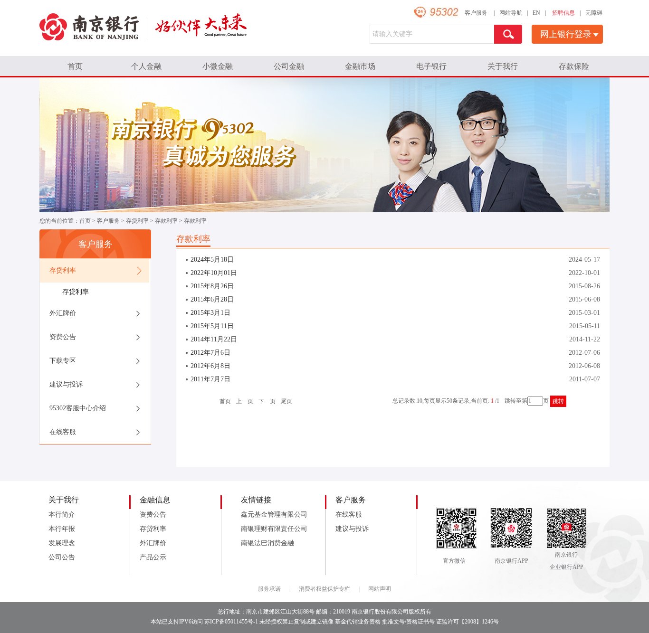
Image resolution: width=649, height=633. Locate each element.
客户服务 (476, 12)
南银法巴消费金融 (267, 543)
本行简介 (61, 514)
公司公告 (61, 557)
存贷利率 (137, 220)
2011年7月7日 (210, 379)
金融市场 (360, 66)
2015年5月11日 (212, 326)
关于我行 (502, 66)
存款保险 (574, 66)
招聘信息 (563, 12)
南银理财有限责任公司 (274, 528)
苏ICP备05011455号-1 (231, 621)
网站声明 (379, 589)
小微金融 (217, 66)
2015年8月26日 (212, 286)
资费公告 (62, 336)
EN (536, 12)
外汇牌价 (62, 313)
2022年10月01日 (214, 272)
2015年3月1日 (210, 312)
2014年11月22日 (214, 339)
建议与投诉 (66, 384)
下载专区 (62, 360)
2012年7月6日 (210, 352)
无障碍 (593, 12)
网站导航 (510, 12)
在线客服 (62, 431)
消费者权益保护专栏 (324, 589)
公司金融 (289, 66)
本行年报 (61, 528)
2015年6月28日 (212, 299)
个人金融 (146, 66)
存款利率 (166, 220)
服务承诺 (269, 589)
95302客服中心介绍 (77, 408)
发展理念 (61, 543)
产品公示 (153, 557)
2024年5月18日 (212, 259)
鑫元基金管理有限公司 (274, 514)
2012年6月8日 (210, 365)
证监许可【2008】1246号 (467, 621)
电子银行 (431, 66)
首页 (75, 66)
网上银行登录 (566, 34)
